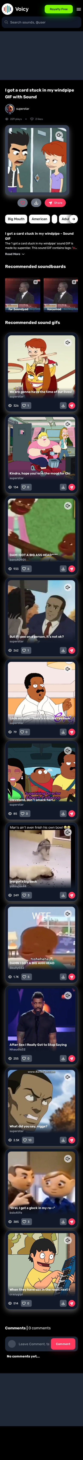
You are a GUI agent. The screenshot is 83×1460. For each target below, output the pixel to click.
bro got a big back (23, 881)
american (39, 219)
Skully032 (17, 968)
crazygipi (16, 1294)
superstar (17, 396)
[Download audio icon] (36, 203)
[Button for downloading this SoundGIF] (63, 405)
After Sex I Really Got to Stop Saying (38, 1045)
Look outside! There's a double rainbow (40, 718)
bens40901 (18, 560)
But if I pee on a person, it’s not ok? (37, 637)
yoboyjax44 (18, 886)
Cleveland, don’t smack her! (31, 800)
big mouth (16, 219)
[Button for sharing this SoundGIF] (71, 405)
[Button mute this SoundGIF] (59, 135)
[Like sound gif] (22, 203)
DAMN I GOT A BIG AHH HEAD (32, 963)
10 (29, 1140)
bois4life (16, 1213)
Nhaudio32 (18, 1049)
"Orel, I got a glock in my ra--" (32, 1208)
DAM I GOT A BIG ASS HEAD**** (34, 555)
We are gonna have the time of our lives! (41, 392)
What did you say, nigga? (28, 1126)
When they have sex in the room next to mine (45, 1289)
